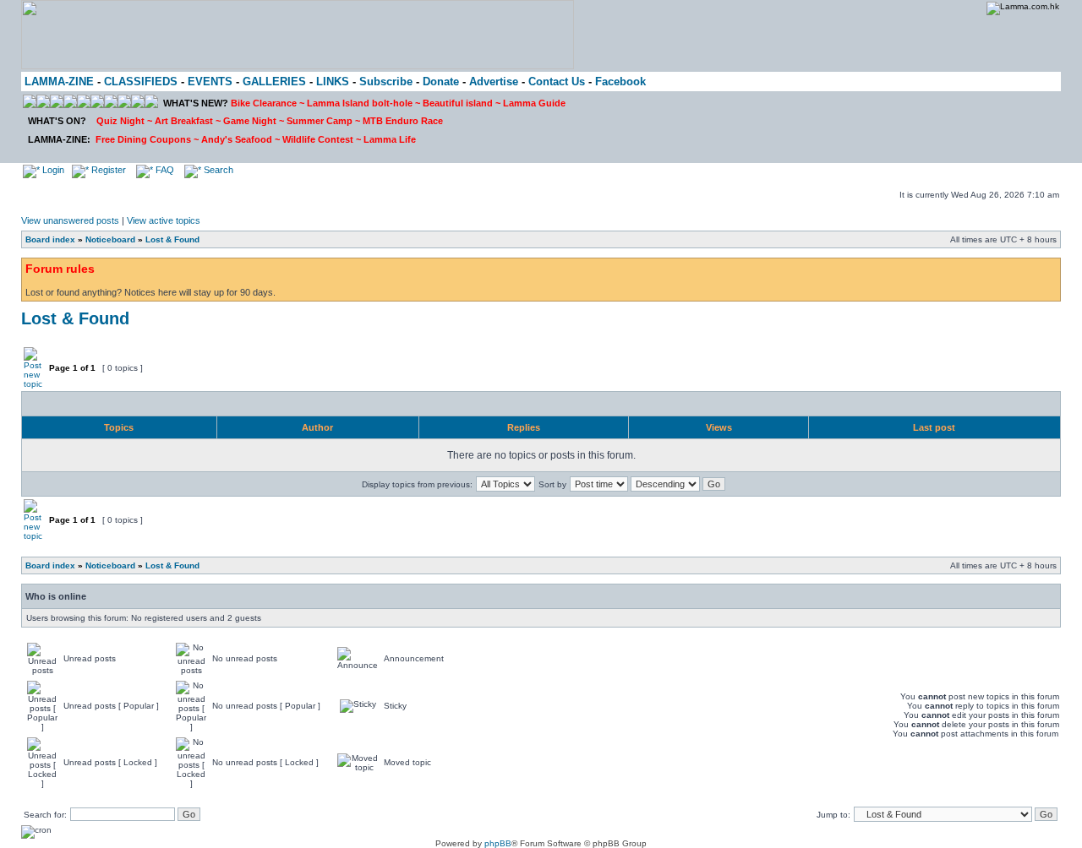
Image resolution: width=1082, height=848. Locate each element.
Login (52, 170)
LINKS (332, 81)
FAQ (163, 170)
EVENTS (210, 81)
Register (107, 170)
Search (217, 170)
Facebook (620, 81)
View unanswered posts (70, 220)
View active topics (163, 220)
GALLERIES (274, 81)
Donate (441, 81)
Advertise (493, 81)
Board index (50, 239)
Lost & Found (172, 239)
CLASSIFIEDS (141, 81)
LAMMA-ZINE (59, 81)
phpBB (497, 843)
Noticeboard (110, 239)
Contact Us (556, 81)
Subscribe (386, 81)
